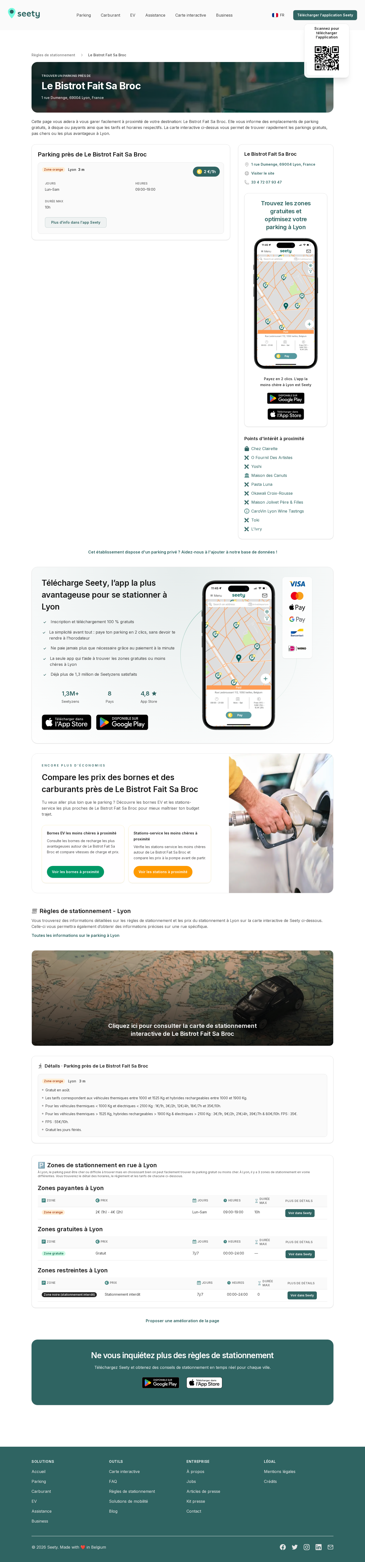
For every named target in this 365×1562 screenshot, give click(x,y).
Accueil (38, 1471)
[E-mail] (330, 1547)
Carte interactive (124, 1471)
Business (40, 1521)
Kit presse (195, 1501)
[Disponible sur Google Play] (286, 398)
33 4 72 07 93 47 (266, 182)
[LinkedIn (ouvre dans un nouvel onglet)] (319, 1547)
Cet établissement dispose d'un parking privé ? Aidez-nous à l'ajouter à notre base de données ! (182, 552)
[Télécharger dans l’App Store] (286, 414)
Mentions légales (279, 1471)
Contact (193, 1511)
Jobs (191, 1481)
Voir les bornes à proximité (75, 872)
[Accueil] (24, 15)
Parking (39, 1481)
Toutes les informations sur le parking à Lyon (75, 935)
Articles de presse (203, 1491)
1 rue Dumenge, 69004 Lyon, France (72, 97)
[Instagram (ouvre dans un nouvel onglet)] (307, 1547)
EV (34, 1501)
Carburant (41, 1491)
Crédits (270, 1481)
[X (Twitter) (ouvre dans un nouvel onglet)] (295, 1547)
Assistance (42, 1511)
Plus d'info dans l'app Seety (75, 222)
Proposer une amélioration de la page (182, 1320)
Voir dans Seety (300, 1213)
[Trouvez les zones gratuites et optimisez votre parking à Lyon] (286, 303)
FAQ (113, 1481)
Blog (113, 1511)
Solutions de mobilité (128, 1501)
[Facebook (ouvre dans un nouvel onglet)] (283, 1547)
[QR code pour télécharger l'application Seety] (327, 58)
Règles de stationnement (53, 55)
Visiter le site (262, 173)
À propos (195, 1471)
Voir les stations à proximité (163, 872)
